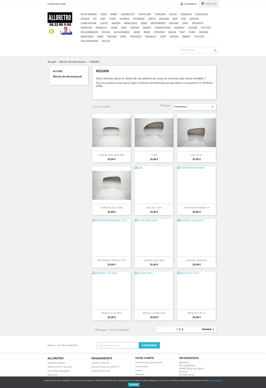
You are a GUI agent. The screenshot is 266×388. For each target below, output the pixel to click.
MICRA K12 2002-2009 (154, 313)
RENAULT (101, 27)
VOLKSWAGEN (89, 32)
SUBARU (179, 27)
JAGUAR (164, 18)
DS (95, 18)
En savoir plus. (216, 380)
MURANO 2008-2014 (196, 260)
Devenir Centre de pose (60, 366)
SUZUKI (192, 27)
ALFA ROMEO (89, 14)
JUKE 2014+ (196, 154)
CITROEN (160, 14)
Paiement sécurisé (100, 370)
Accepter (134, 384)
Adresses (140, 374)
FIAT (102, 18)
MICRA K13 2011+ (196, 313)
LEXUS (104, 23)
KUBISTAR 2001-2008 (111, 207)
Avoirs (138, 370)
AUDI (104, 14)
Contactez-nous (57, 4)
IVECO (152, 18)
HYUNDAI (139, 18)
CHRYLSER (144, 14)
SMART (147, 27)
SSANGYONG (163, 27)
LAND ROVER (89, 23)
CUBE (154, 154)
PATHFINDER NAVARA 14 (196, 207)
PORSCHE (86, 27)
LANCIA (194, 18)
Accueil (58, 71)
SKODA (134, 27)
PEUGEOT (198, 23)
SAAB (114, 27)
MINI (144, 23)
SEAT (124, 27)
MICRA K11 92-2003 (111, 313)
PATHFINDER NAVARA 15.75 (111, 260)
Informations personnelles (149, 362)
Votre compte (144, 358)
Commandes (141, 366)
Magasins (53, 374)
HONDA (124, 18)
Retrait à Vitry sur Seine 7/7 (105, 366)
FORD (112, 18)
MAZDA (116, 23)
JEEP (175, 18)
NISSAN (173, 23)
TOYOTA (206, 27)
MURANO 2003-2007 (154, 260)
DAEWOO (186, 14)
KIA (183, 18)
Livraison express (100, 362)
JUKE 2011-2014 (154, 207)
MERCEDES (130, 23)
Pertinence (194, 107)
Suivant (208, 329)
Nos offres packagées (59, 370)
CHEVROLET (128, 14)
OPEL (185, 23)
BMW (114, 14)
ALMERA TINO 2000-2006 (111, 154)
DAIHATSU (201, 14)
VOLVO (106, 32)
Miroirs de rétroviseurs (67, 76)
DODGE (85, 18)
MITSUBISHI (158, 23)
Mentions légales (56, 362)
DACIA (173, 14)
